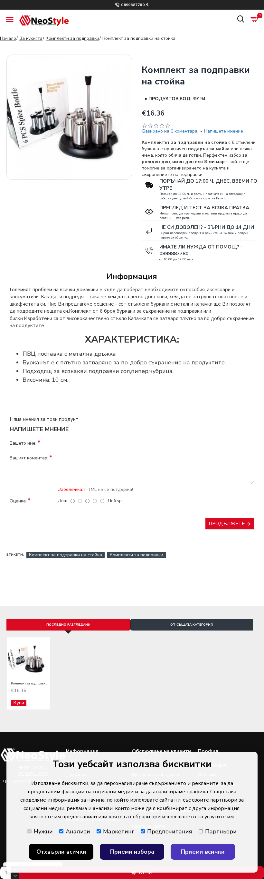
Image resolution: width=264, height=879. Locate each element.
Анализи (78, 831)
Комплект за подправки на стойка (65, 555)
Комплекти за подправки (72, 38)
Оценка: (18, 501)
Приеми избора (132, 852)
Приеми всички (203, 852)
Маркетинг (118, 831)
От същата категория (191, 624)
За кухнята (30, 38)
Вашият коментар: (29, 458)
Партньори (221, 831)
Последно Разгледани (68, 624)
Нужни (43, 831)
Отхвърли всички (61, 852)
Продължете (227, 523)
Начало (8, 38)
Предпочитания (169, 831)
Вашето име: (23, 443)
